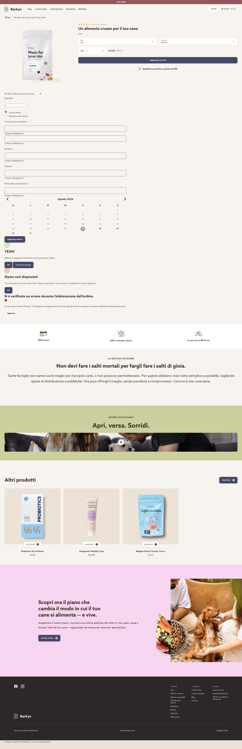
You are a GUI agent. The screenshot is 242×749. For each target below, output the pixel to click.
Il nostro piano (41, 9)
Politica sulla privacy (127, 730)
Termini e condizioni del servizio (220, 698)
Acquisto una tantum (18, 116)
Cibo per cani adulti (177, 697)
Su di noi (195, 701)
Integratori (174, 706)
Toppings (173, 713)
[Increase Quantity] (103, 51)
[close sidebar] (39, 94)
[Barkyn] (13, 9)
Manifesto (83, 9)
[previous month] (7, 199)
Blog (193, 697)
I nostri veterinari (198, 693)
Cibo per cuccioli (176, 693)
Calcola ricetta (47, 638)
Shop (29, 9)
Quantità (9, 98)
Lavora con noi (218, 690)
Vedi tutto (226, 480)
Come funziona (56, 9)
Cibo (172, 690)
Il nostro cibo (196, 690)
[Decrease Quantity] (97, 51)
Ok (8, 265)
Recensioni (70, 9)
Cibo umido (174, 717)
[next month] (124, 199)
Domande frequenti (220, 693)
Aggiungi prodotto (15, 239)
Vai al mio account (23, 265)
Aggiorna (11, 313)
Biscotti (173, 710)
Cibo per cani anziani (175, 701)
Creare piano (15, 112)
